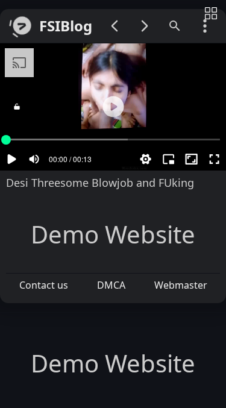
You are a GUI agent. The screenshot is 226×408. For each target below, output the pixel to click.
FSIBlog (65, 26)
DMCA (111, 285)
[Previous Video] (114, 26)
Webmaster (180, 285)
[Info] (211, 14)
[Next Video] (145, 26)
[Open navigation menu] (205, 26)
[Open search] (175, 26)
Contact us (43, 285)
